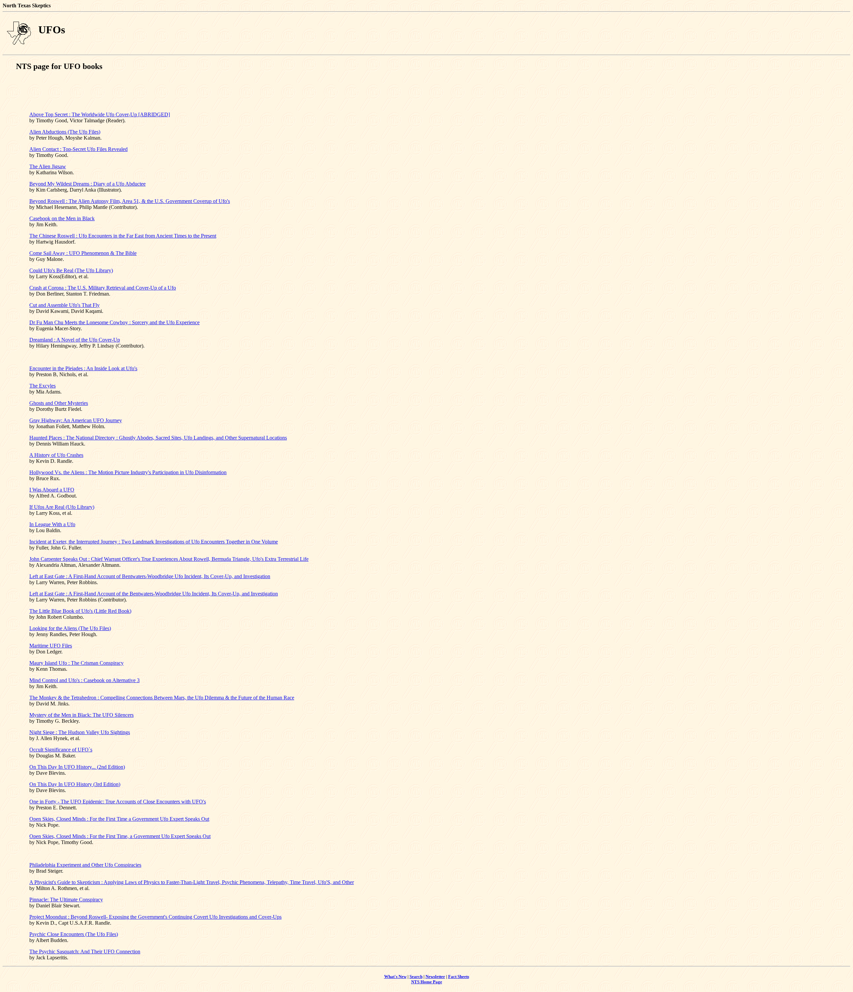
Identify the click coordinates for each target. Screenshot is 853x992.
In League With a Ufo (52, 524)
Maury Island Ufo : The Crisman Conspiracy (76, 663)
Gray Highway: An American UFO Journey (75, 420)
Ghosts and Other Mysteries (58, 403)
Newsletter (435, 976)
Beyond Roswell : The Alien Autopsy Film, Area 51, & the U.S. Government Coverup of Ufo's (129, 201)
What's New (395, 976)
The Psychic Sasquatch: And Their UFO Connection (84, 951)
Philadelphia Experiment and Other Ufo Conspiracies (85, 865)
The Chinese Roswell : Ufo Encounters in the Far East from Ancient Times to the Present (122, 236)
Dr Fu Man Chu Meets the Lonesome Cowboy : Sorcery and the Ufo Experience (114, 322)
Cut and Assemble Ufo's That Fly (64, 305)
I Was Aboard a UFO (51, 490)
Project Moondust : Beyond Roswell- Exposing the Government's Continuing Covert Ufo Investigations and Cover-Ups (155, 917)
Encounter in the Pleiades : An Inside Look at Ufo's (83, 368)
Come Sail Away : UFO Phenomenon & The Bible (83, 253)
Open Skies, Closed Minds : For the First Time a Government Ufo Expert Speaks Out (119, 819)
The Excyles (42, 386)
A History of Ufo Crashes (56, 455)
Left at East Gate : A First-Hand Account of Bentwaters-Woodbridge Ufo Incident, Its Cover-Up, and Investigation (149, 576)
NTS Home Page (426, 981)
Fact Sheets (458, 976)
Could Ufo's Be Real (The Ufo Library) (71, 270)
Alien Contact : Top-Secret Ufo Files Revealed (78, 149)
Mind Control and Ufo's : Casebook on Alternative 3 (84, 680)
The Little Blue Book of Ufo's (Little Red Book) (80, 611)
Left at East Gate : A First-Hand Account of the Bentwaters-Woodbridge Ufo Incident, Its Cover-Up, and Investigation (153, 593)
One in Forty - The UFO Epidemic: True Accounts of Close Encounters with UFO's (117, 801)
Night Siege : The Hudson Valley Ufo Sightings (79, 732)
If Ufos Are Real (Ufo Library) (61, 507)
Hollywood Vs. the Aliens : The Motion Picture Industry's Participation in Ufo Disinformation (128, 472)
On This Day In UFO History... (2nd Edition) (77, 767)
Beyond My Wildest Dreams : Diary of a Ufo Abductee (87, 184)
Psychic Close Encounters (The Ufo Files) (73, 934)
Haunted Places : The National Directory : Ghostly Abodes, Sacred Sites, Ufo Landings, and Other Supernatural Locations (158, 438)
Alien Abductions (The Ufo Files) (64, 132)
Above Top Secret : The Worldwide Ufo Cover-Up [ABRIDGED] (99, 114)
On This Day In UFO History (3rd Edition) (74, 784)
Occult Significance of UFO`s (60, 749)
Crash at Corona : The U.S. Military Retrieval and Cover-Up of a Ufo (102, 288)
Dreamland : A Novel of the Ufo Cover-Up (74, 340)
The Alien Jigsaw (47, 166)
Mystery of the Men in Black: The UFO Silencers (81, 715)
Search (416, 976)
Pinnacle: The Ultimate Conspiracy (66, 899)
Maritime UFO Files (50, 645)
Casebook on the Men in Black (62, 218)
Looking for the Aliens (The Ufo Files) (70, 628)
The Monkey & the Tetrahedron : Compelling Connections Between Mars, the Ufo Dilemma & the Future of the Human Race (161, 697)
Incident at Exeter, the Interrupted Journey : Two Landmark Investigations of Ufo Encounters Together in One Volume (153, 541)
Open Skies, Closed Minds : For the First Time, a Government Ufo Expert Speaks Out (120, 836)
